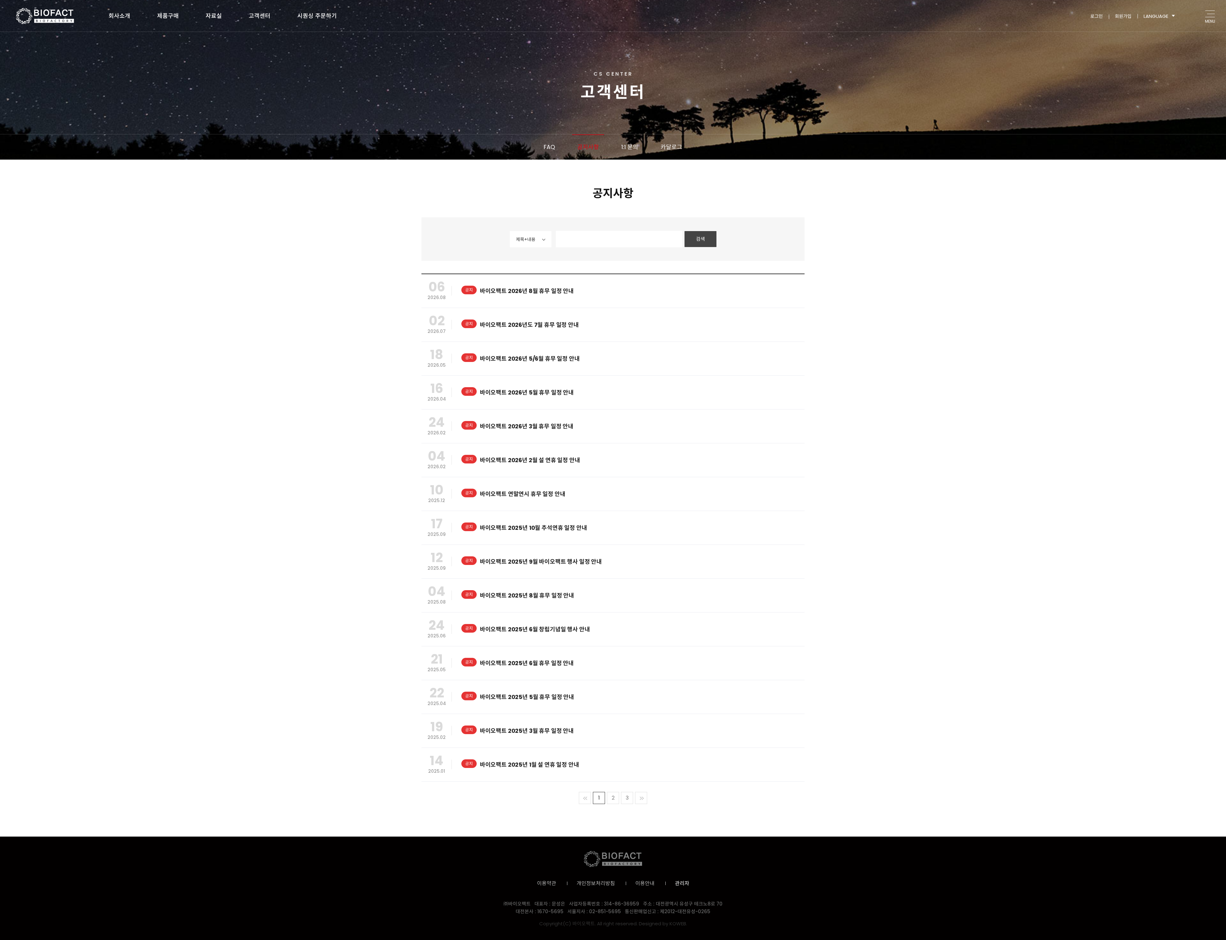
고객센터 (259, 16)
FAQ (549, 147)
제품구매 (168, 16)
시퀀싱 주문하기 (317, 16)
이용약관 (546, 883)
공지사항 (588, 147)
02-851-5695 (605, 911)
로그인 (1096, 16)
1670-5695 (550, 911)
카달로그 (671, 147)
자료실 (214, 16)
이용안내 (645, 883)
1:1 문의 (629, 147)
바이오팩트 (45, 16)
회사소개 (119, 16)
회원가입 (1123, 16)
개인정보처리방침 (596, 883)
